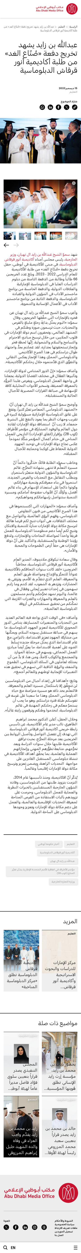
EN (13, 1247)
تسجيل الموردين (64, 1231)
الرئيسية (73, 26)
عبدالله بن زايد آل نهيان (62, 860)
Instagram (34, 1227)
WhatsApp (42, 107)
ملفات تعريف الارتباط (66, 1227)
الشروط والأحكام (64, 1220)
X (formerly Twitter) (66, 107)
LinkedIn (50, 107)
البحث (5, 1248)
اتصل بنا (59, 1235)
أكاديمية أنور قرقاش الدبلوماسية (57, 852)
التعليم (61, 26)
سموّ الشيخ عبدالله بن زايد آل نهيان (44, 254)
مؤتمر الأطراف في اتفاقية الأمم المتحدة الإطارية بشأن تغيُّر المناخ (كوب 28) (43, 871)
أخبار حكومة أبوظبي (48, 843)
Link (74, 107)
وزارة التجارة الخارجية (63, 881)
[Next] (6, 245)
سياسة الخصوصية (64, 1224)
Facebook (58, 107)
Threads (44, 1227)
